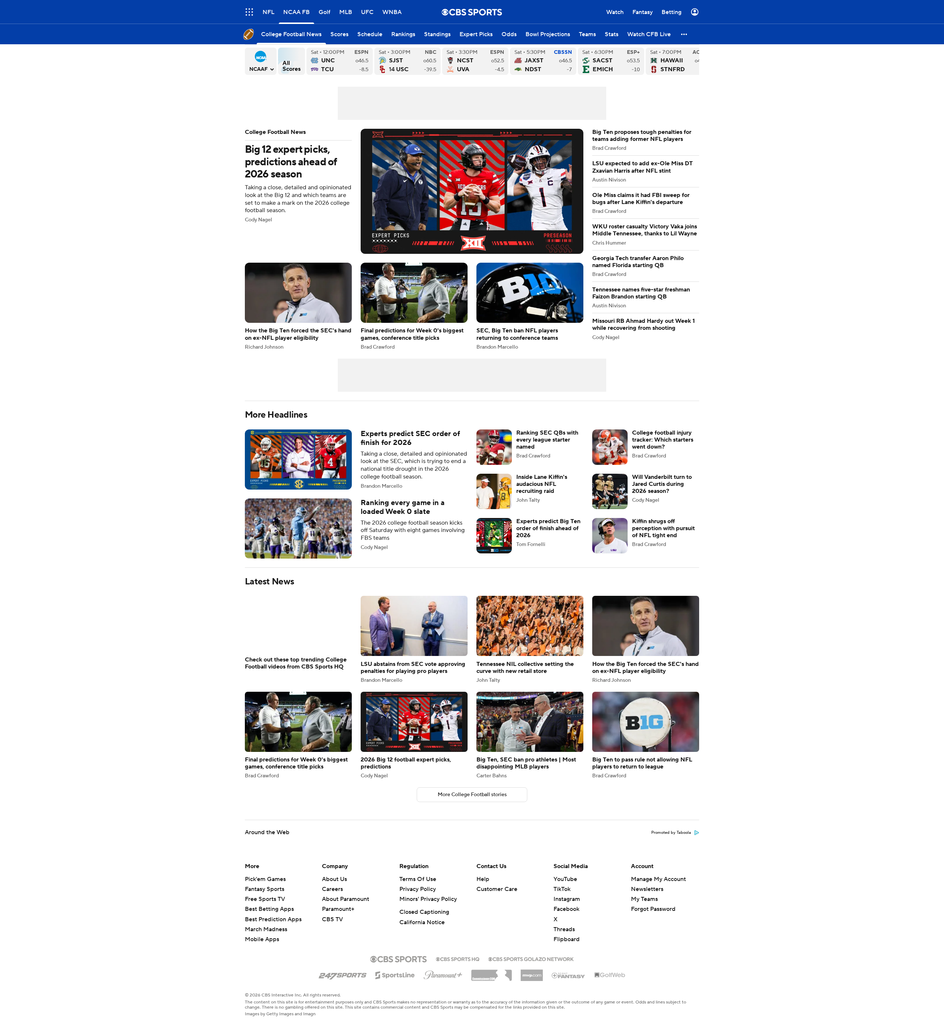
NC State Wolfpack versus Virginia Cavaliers (475, 61)
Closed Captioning (424, 921)
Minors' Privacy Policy (428, 908)
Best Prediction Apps (273, 928)
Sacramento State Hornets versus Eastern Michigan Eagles (611, 61)
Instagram (566, 908)
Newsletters (647, 898)
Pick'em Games (265, 888)
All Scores (291, 61)
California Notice (422, 931)
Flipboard (566, 948)
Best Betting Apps (269, 918)
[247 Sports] (343, 983)
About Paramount (345, 908)
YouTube (565, 888)
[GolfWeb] (609, 984)
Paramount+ (338, 918)
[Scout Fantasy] (569, 984)
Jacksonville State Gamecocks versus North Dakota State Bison (543, 61)
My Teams (644, 908)
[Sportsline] (395, 983)
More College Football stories (472, 803)
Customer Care (496, 898)
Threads (564, 938)
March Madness (266, 938)
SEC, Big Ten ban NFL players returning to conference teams (529, 306)
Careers (332, 898)
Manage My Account (658, 888)
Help (482, 888)
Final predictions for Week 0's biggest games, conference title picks (414, 306)
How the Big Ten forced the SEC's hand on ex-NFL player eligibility (298, 306)
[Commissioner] (491, 981)
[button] (684, 34)
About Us (334, 888)
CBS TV (332, 928)
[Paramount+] (443, 982)
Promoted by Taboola (671, 841)
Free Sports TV (265, 908)
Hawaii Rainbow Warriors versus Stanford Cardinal (679, 61)
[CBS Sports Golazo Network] (531, 967)
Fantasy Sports (264, 898)
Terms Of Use (417, 888)
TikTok (561, 898)
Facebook (566, 918)
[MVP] (532, 981)
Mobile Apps (262, 948)
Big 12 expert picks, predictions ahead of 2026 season (414, 191)
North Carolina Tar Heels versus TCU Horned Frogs (339, 61)
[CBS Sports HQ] (457, 967)
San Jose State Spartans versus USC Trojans (407, 61)
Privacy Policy (417, 898)
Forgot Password (653, 918)
